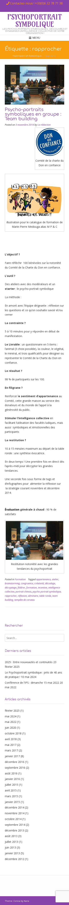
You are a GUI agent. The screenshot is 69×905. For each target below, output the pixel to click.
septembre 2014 (15, 824)
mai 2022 (10, 722)
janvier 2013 (12, 853)
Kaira (26, 900)
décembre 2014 (14, 807)
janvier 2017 (12, 756)
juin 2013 (10, 847)
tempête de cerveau (24, 599)
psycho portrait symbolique (47, 591)
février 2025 (12, 710)
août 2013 (11, 836)
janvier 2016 (12, 779)
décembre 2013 (14, 830)
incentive (42, 587)
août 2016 (11, 773)
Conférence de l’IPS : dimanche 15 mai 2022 (32, 682)
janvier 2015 (12, 802)
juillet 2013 (11, 842)
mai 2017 (10, 745)
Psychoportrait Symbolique (34, 20)
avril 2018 (11, 739)
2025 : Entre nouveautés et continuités (29, 662)
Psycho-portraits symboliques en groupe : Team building (33, 114)
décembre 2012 (14, 859)
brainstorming (12, 583)
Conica (16, 900)
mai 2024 (10, 716)
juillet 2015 (11, 784)
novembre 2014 (14, 813)
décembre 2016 (14, 762)
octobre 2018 (13, 733)
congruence (27, 583)
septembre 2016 (15, 767)
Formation (20, 579)
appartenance (43, 579)
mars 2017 (11, 750)
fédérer (21, 587)
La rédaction (44, 124)
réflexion (22, 595)
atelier (55, 579)
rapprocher (11, 595)
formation (31, 587)
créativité (39, 583)
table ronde (45, 595)
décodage (50, 583)
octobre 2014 (13, 819)
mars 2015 (11, 796)
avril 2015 (11, 790)
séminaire (33, 595)
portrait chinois (23, 591)
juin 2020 (10, 727)
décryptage (10, 587)
